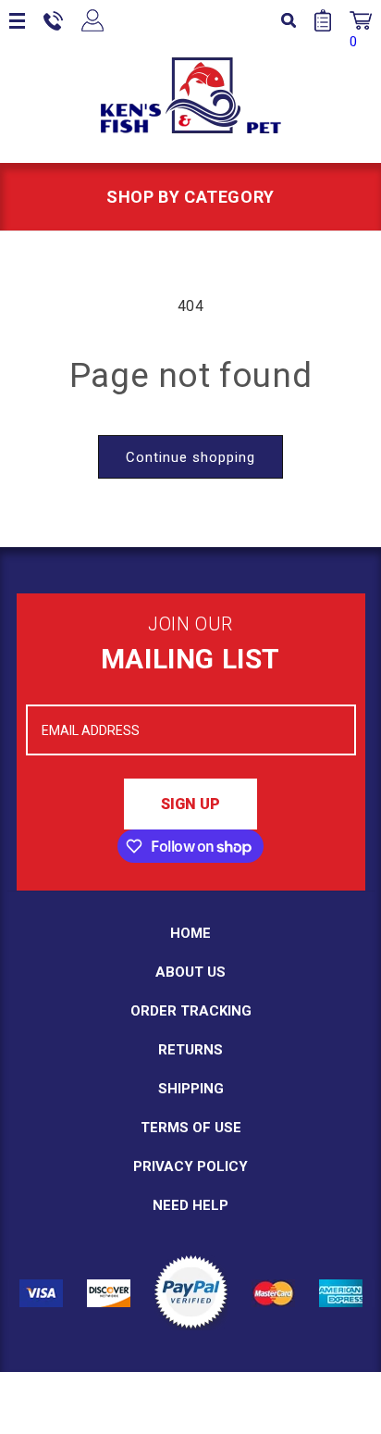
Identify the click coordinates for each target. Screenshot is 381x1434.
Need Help (190, 1205)
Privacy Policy (190, 1166)
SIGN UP (190, 804)
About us (190, 972)
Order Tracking (191, 1011)
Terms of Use (191, 1127)
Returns (190, 1049)
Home (190, 933)
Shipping (191, 1088)
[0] (361, 20)
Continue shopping (190, 457)
